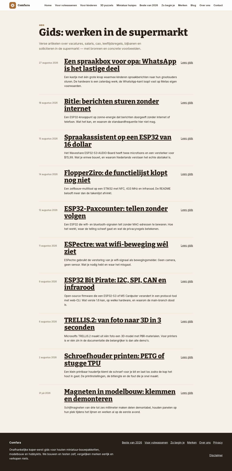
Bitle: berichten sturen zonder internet (111, 105)
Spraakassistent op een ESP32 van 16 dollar (117, 140)
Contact (218, 5)
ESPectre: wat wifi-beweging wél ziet (116, 248)
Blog (193, 5)
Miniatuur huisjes (126, 5)
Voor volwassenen (66, 5)
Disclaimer (216, 455)
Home (48, 5)
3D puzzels (106, 5)
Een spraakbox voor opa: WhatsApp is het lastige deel (120, 65)
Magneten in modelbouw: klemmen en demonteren (119, 395)
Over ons (204, 5)
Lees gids (187, 62)
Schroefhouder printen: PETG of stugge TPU (114, 359)
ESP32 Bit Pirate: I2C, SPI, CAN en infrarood (115, 283)
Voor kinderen (88, 5)
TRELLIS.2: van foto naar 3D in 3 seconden (112, 323)
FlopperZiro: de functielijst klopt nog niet (115, 176)
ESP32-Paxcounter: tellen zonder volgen (116, 212)
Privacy (218, 442)
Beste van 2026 (149, 5)
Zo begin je (168, 5)
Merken (182, 5)
